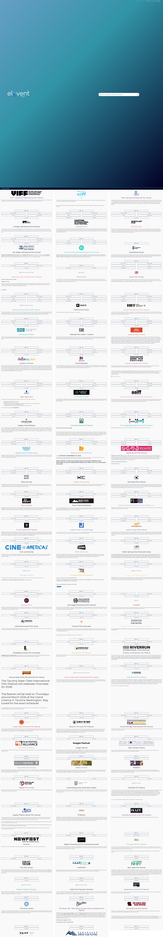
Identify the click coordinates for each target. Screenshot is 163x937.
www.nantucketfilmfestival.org (138, 487)
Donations (26, 217)
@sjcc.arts (133, 459)
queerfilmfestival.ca (117, 376)
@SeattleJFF (125, 459)
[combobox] (119, 94)
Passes (68, 215)
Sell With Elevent (141, 1)
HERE (114, 685)
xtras (14, 215)
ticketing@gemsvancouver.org (61, 557)
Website (26, 210)
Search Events (13, 238)
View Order (148, 1)
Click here (113, 799)
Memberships (39, 215)
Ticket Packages (39, 238)
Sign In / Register (156, 1)
